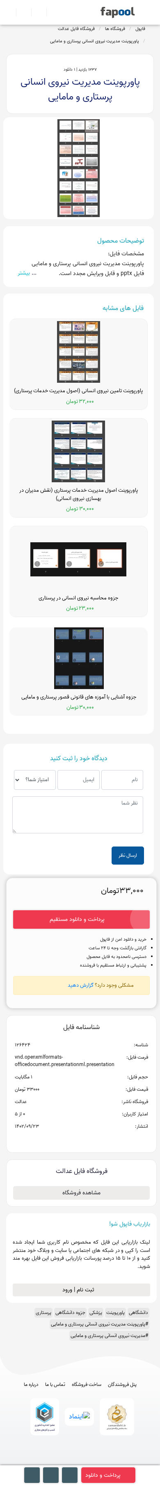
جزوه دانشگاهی (70, 1312)
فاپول (140, 28)
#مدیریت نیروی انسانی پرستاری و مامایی (109, 1335)
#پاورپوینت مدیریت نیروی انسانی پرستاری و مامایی (99, 1324)
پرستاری (43, 1312)
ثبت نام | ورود (79, 1290)
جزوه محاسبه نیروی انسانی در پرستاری (78, 598)
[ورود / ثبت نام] (20, 12)
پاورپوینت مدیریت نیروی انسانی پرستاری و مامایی (94, 41)
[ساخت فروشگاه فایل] (35, 12)
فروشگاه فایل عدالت (76, 28)
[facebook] (50, 1461)
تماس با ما (55, 1384)
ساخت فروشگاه (86, 1384)
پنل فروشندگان (122, 1384)
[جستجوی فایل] (50, 12)
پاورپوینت (115, 1312)
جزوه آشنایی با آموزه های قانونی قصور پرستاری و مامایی (78, 697)
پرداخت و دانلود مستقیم (77, 919)
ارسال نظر (128, 855)
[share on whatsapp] (81, 1139)
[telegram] (65, 1461)
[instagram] (80, 1461)
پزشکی (95, 1312)
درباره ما (31, 1384)
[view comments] (91, 1139)
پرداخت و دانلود (103, 1475)
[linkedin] (110, 1461)
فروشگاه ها (115, 28)
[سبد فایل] (9, 12)
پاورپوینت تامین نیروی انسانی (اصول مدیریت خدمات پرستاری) (78, 391)
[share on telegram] (70, 1139)
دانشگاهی (138, 1312)
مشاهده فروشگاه (81, 1193)
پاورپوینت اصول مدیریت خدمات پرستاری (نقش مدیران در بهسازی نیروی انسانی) (78, 494)
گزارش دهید (81, 985)
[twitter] (95, 1461)
